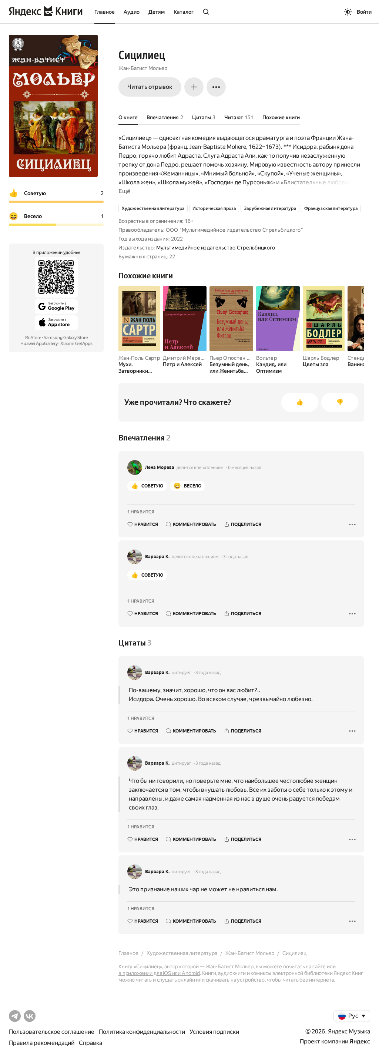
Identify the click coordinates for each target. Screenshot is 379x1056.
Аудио (132, 12)
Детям (156, 12)
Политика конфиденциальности (142, 1031)
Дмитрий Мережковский (194, 358)
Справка (90, 1042)
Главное (104, 12)
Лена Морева (159, 467)
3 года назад (235, 556)
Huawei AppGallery (39, 343)
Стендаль (359, 358)
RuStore (33, 337)
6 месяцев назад (244, 467)
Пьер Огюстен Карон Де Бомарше (252, 358)
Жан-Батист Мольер (142, 68)
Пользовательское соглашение (51, 1031)
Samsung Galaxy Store (66, 337)
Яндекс (359, 1041)
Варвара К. (157, 556)
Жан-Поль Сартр (139, 358)
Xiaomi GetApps (76, 343)
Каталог (184, 12)
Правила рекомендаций (41, 1042)
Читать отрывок (149, 86)
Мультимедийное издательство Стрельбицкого (215, 248)
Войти (364, 12)
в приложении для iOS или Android (159, 973)
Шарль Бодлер (321, 358)
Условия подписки (214, 1031)
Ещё (124, 191)
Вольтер (266, 358)
